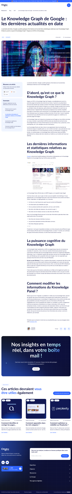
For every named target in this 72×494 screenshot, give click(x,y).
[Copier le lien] (61, 328)
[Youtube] (7, 462)
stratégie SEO (33, 321)
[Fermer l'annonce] (70, 1)
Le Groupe (33, 477)
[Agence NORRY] (69, 492)
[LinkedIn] (3, 462)
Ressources (33, 473)
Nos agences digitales (36, 481)
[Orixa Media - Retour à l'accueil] (4, 5)
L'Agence (32, 469)
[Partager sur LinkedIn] (65, 328)
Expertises (33, 465)
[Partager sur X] (69, 328)
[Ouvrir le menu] (69, 5)
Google (29, 156)
